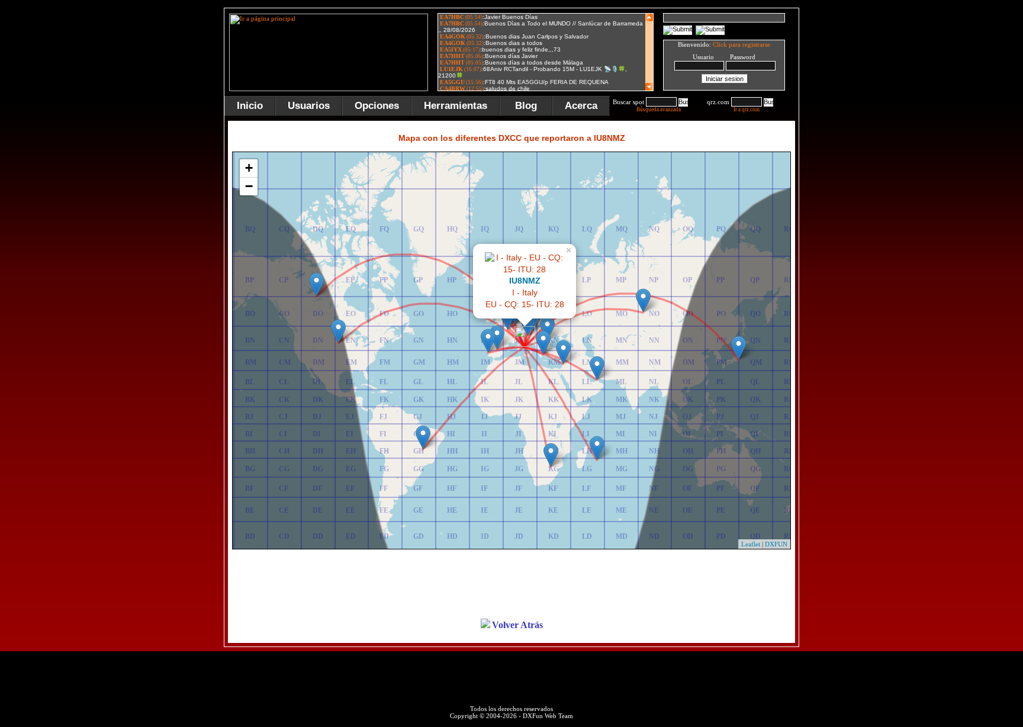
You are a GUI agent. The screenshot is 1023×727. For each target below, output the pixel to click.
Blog (526, 105)
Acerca (581, 105)
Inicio (250, 105)
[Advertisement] (857, 186)
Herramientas (455, 105)
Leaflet (750, 544)
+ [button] (249, 167)
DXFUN (776, 544)
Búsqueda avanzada (658, 109)
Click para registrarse (741, 44)
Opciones (377, 105)
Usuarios (309, 105)
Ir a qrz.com (747, 109)
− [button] (249, 186)
